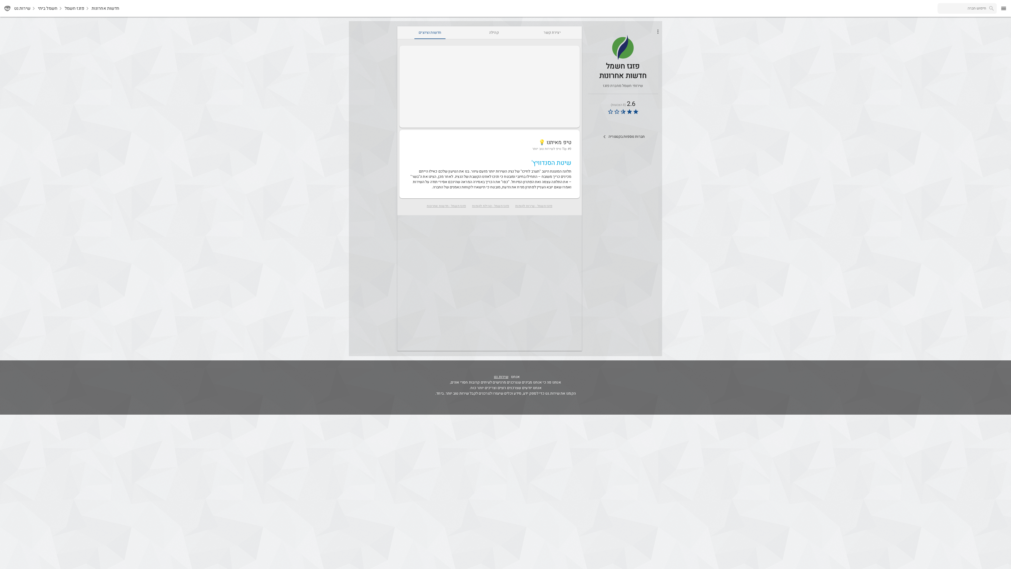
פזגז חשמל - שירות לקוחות (533, 206)
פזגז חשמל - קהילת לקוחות (490, 206)
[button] (623, 47)
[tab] (551, 32)
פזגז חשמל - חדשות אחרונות (446, 206)
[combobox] (962, 8)
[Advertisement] (490, 87)
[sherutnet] (7, 8)
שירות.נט (501, 377)
